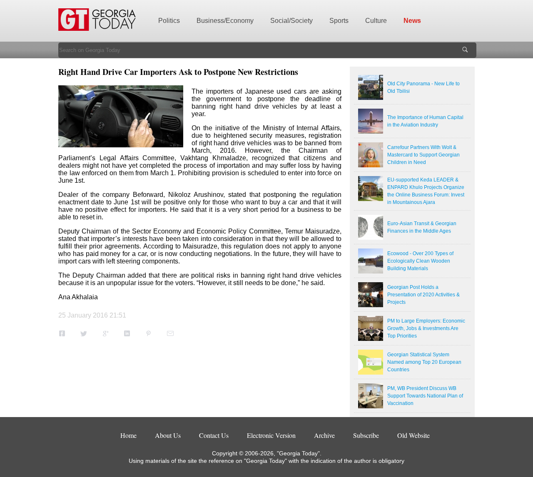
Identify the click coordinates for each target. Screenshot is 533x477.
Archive (324, 435)
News (412, 20)
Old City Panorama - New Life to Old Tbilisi (423, 87)
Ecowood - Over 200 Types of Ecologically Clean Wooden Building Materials (420, 261)
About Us (168, 435)
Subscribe (366, 435)
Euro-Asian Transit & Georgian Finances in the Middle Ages (421, 227)
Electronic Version (271, 435)
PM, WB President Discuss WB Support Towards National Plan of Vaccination (425, 395)
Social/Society (291, 20)
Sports (339, 20)
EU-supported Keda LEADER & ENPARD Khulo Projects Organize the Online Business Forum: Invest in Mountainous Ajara (425, 191)
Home (128, 435)
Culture (376, 20)
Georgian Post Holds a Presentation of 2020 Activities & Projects (423, 294)
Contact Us (214, 435)
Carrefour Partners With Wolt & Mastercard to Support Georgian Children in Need (423, 154)
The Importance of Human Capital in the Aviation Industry (425, 121)
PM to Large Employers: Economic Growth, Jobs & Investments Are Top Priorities (426, 328)
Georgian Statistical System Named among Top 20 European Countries (424, 362)
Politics (169, 20)
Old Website (413, 435)
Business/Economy (225, 20)
